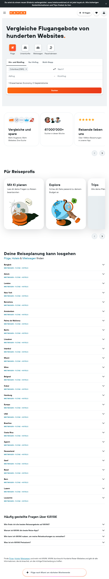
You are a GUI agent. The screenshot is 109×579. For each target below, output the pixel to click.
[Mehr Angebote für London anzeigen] (103, 283)
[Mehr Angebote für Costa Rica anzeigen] (103, 432)
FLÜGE (17, 268)
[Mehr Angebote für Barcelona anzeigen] (103, 302)
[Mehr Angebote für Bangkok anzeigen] (103, 264)
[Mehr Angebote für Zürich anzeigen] (103, 274)
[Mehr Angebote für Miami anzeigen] (103, 357)
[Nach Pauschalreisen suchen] (50, 47)
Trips (94, 185)
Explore (54, 185)
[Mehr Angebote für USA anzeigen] (103, 413)
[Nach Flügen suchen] (12, 47)
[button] (106, 4)
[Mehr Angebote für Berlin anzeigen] (103, 330)
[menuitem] (12, 49)
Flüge (7, 258)
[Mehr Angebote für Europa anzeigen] (103, 404)
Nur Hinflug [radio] (33, 62)
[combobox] (40, 69)
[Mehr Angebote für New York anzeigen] (103, 292)
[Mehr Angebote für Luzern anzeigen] (103, 488)
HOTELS (25, 268)
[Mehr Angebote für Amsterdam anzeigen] (103, 311)
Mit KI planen (17, 185)
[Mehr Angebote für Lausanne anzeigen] (103, 497)
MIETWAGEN (9, 268)
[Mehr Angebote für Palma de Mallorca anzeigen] (103, 320)
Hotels (15, 258)
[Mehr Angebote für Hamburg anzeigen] (103, 395)
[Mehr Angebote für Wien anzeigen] (103, 367)
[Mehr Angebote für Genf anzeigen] (103, 460)
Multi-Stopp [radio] (48, 62)
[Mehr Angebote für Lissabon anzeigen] (103, 339)
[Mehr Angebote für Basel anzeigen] (103, 469)
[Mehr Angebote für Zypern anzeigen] (103, 441)
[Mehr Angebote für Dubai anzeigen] (103, 385)
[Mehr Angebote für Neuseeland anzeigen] (103, 451)
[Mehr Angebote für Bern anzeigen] (103, 479)
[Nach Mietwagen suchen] (38, 47)
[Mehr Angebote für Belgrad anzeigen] (103, 376)
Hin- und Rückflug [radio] (16, 62)
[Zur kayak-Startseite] (18, 12)
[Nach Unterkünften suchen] (25, 47)
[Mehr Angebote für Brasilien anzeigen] (103, 423)
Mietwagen (29, 258)
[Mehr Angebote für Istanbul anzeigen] (103, 348)
